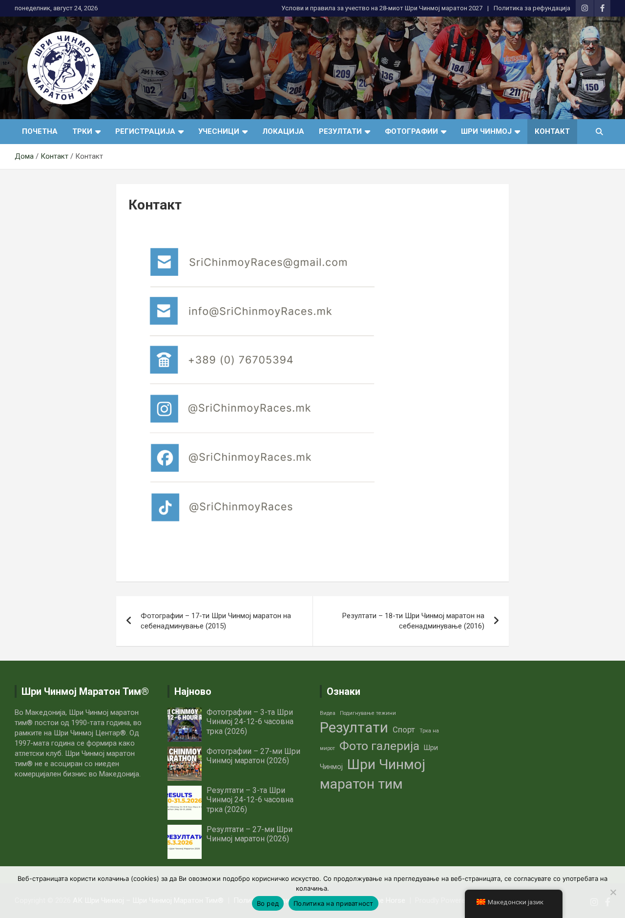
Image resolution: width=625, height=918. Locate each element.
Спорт (404, 729)
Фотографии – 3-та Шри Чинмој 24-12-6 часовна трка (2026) (250, 721)
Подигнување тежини (368, 713)
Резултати (340, 131)
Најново (192, 691)
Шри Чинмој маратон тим (372, 774)
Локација (283, 131)
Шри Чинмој (486, 131)
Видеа (327, 713)
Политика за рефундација (532, 8)
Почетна (40, 131)
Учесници (218, 131)
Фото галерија (379, 746)
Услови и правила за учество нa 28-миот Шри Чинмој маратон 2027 (381, 8)
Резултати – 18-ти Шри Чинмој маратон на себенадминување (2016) (413, 620)
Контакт (552, 131)
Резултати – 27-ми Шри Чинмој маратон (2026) (249, 834)
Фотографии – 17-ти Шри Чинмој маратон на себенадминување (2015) (216, 620)
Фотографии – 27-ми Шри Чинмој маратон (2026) (253, 756)
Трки (82, 131)
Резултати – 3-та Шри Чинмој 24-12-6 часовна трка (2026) (250, 800)
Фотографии (411, 131)
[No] (613, 892)
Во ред (268, 903)
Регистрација (145, 131)
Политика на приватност (333, 903)
